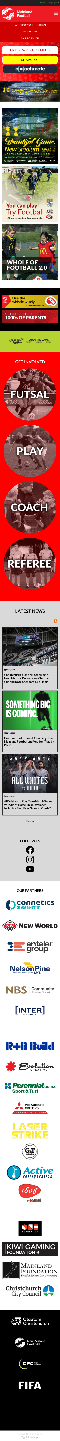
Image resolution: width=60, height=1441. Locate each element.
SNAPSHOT (30, 60)
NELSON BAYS (30, 31)
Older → (30, 821)
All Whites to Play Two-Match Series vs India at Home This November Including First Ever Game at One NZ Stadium (28, 805)
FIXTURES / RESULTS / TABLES (30, 50)
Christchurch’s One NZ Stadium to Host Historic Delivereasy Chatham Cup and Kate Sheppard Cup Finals (27, 678)
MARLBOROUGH (30, 38)
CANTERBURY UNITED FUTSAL (30, 25)
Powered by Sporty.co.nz (30, 1434)
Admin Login (32, 1437)
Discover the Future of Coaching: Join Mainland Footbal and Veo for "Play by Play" (29, 741)
